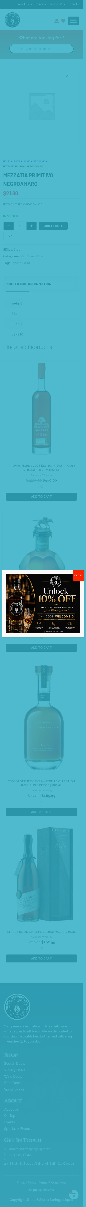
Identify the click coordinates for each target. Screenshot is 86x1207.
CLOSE (78, 575)
